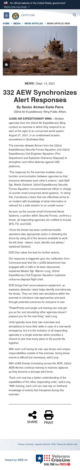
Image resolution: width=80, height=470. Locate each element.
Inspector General (42, 444)
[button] (17, 7)
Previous (9, 50)
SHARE (32, 421)
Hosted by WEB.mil (16, 460)
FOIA (53, 444)
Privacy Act (61, 444)
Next (70, 50)
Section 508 (72, 444)
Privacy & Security (25, 444)
